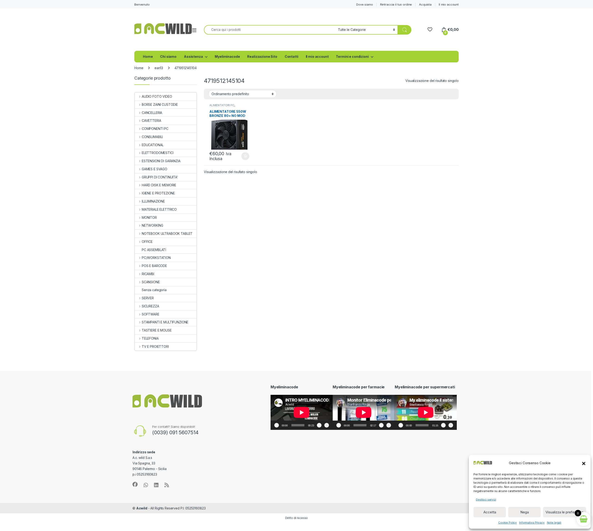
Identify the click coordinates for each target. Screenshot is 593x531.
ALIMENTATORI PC (221, 105)
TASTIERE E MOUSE (157, 330)
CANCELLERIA (152, 113)
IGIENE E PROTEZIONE (158, 193)
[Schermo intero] (326, 425)
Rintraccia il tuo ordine (396, 4)
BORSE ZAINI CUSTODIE (160, 104)
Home (148, 56)
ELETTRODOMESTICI (157, 153)
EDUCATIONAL (153, 145)
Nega (524, 512)
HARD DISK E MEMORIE (159, 185)
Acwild (141, 508)
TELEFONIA (150, 338)
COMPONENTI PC (155, 129)
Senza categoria (154, 290)
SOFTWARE (150, 314)
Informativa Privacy (531, 522)
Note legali (554, 522)
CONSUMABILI (152, 137)
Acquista (425, 4)
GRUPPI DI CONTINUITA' (160, 177)
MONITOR (149, 217)
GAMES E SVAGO (154, 169)
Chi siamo (168, 56)
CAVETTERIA (151, 120)
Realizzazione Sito (262, 56)
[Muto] (319, 425)
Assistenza (193, 56)
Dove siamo (364, 4)
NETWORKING (152, 225)
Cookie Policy (507, 522)
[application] (302, 412)
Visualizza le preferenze (565, 512)
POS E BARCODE (154, 266)
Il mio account (449, 4)
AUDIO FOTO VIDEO (157, 96)
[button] (583, 463)
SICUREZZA (150, 306)
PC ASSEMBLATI (154, 250)
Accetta (489, 512)
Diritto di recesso (296, 518)
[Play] (276, 425)
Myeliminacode (227, 56)
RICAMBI (148, 274)
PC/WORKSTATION (156, 258)
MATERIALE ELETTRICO (159, 209)
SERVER (148, 298)
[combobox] (269, 30)
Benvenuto (142, 4)
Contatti (291, 56)
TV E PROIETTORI (155, 346)
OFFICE (147, 242)
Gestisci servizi (486, 499)
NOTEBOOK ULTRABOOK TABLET (167, 233)
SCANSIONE (151, 282)
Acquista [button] (243, 156)
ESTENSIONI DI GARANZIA (161, 161)
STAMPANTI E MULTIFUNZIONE (165, 322)
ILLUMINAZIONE (153, 201)
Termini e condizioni (352, 56)
